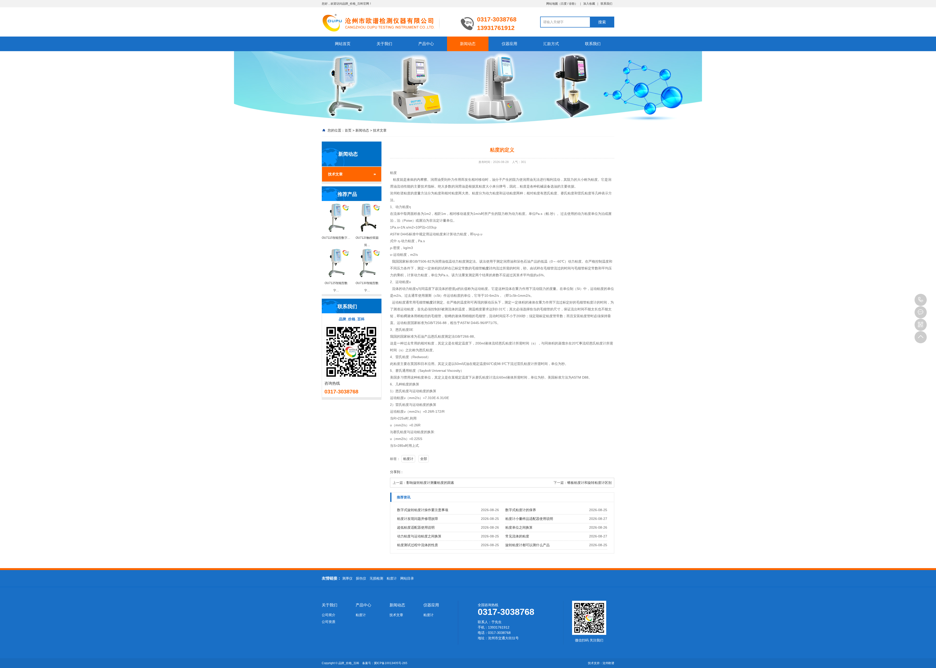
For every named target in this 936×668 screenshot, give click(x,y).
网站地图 (552, 3)
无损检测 (376, 578)
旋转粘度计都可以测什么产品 (527, 545)
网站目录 (407, 578)
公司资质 (328, 621)
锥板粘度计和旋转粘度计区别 (589, 483)
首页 (348, 130)
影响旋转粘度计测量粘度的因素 (430, 483)
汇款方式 (551, 44)
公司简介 (328, 615)
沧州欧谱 (608, 663)
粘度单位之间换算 (519, 527)
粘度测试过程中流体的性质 (417, 545)
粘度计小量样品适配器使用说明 (529, 519)
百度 (564, 3)
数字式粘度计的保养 (520, 510)
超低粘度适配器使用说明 (416, 527)
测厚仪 (347, 578)
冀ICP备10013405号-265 (390, 663)
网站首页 (343, 44)
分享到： (397, 472)
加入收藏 (589, 3)
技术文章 (380, 130)
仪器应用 (509, 44)
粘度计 (487, 268)
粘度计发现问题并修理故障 (417, 519)
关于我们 (384, 44)
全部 (423, 459)
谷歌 (572, 3)
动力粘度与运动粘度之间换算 (419, 536)
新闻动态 (468, 44)
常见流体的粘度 (517, 536)
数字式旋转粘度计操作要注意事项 (422, 510)
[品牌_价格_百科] (387, 22)
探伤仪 (361, 578)
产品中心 (426, 44)
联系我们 (606, 3)
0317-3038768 (921, 300)
